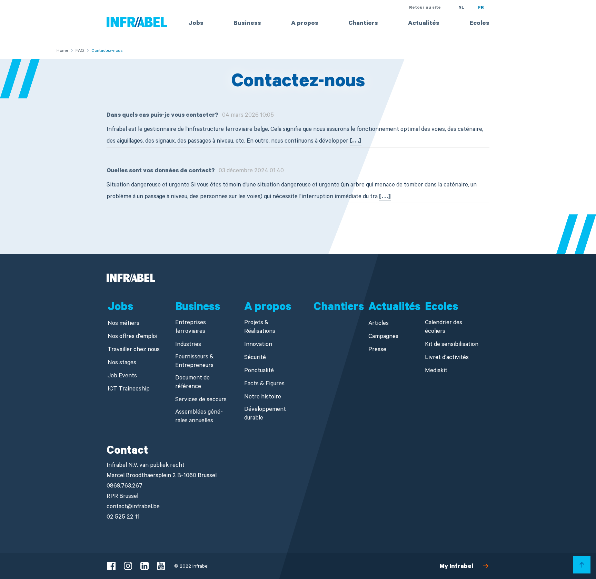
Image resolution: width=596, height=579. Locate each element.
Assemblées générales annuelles (199, 417)
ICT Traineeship (129, 389)
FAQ (80, 51)
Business (247, 23)
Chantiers (363, 23)
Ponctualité (259, 371)
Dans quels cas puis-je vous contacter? (162, 116)
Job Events (122, 376)
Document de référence (192, 382)
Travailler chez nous (134, 350)
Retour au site (425, 8)
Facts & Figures (264, 384)
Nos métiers (123, 324)
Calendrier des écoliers (443, 327)
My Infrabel (456, 566)
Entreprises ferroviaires (190, 327)
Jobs (195, 23)
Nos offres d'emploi (132, 337)
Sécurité (255, 358)
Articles (378, 324)
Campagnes (383, 337)
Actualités (423, 23)
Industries (188, 345)
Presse (377, 350)
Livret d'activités (447, 358)
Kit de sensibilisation (451, 345)
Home (62, 51)
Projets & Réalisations (259, 327)
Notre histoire (262, 397)
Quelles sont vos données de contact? (161, 171)
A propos (304, 23)
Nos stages (122, 363)
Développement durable (265, 414)
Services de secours (201, 400)
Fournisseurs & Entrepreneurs (194, 361)
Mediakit (436, 371)
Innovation (258, 345)
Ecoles (479, 23)
